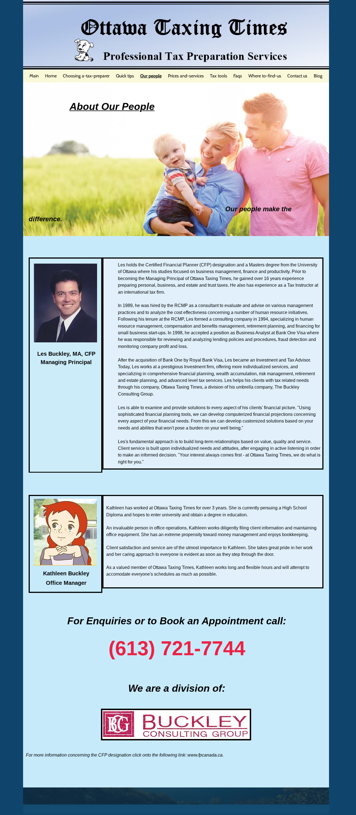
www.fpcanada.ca (204, 755)
